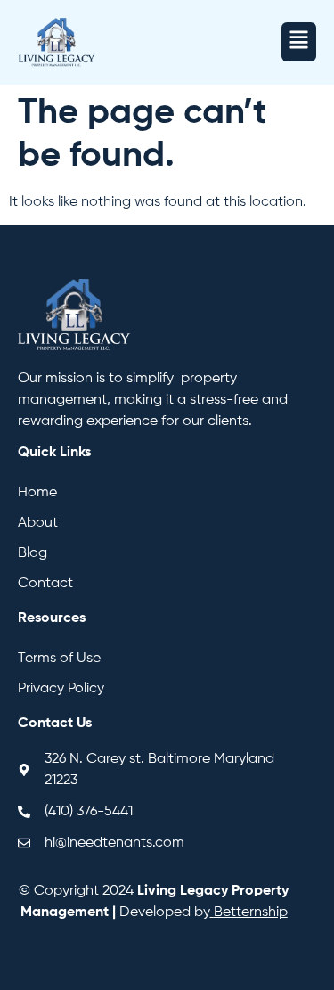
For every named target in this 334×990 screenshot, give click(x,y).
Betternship (251, 912)
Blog (32, 553)
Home (37, 493)
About (38, 523)
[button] (298, 41)
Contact (45, 584)
